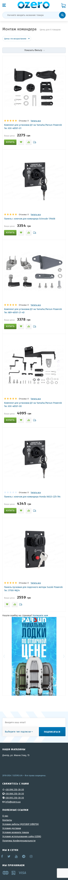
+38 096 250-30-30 (14, 789)
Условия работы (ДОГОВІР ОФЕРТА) (20, 824)
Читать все (36, 120)
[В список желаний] (21, 142)
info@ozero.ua (13, 801)
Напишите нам (40, 615)
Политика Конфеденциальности (18, 840)
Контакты (7, 820)
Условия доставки (11, 828)
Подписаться (52, 731)
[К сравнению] (29, 142)
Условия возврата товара (15, 832)
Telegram (24, 856)
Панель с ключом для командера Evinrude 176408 (29, 218)
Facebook (2, 856)
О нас (5, 815)
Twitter (9, 856)
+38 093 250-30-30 (14, 797)
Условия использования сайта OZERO (21, 836)
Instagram (31, 856)
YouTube (16, 856)
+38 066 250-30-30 (14, 793)
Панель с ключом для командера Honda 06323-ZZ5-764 (32, 496)
